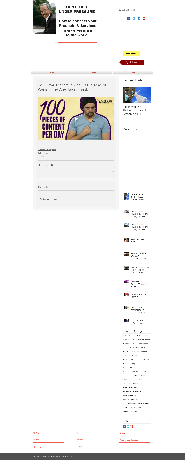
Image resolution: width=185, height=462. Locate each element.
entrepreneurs (135, 383)
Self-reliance (43, 153)
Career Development (140, 343)
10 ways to (127, 339)
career (142, 375)
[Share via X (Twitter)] (45, 164)
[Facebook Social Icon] (128, 18)
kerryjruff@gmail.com (129, 10)
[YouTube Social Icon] (144, 18)
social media (136, 407)
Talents (143, 371)
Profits (125, 363)
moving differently (130, 399)
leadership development (132, 391)
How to (125, 351)
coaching (140, 379)
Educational (140, 347)
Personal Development (47, 150)
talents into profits (130, 411)
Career (41, 156)
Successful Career (130, 367)
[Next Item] (146, 95)
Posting (146, 359)
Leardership (128, 355)
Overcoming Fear (141, 355)
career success (129, 379)
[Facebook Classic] (124, 426)
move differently (129, 395)
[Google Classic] (131, 426)
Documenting (128, 347)
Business (126, 343)
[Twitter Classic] (128, 426)
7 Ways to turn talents (141, 339)
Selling (132, 363)
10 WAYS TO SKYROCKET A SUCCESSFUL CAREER (137, 335)
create (125, 383)
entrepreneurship (130, 387)
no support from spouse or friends (136, 403)
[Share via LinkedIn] (51, 164)
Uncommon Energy (130, 375)
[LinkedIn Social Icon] (139, 18)
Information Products (138, 351)
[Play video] (76, 118)
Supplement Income (131, 371)
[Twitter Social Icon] (134, 18)
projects (126, 407)
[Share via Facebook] (39, 164)
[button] (131, 53)
